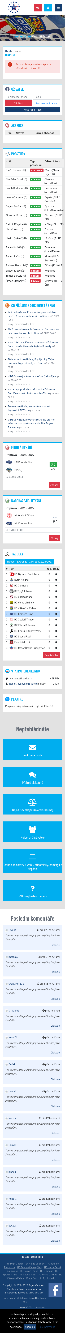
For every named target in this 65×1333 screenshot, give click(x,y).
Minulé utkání (21, 447)
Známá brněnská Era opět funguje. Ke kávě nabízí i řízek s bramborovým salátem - (33, 316)
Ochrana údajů (27, 1297)
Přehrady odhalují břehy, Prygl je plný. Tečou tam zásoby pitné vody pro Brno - (31, 363)
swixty (12, 1118)
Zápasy (54, 484)
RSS (25, 1301)
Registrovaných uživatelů (23, 683)
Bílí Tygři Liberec (14, 1263)
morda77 (13, 956)
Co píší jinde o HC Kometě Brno (33, 305)
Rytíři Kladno (49, 1278)
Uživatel (17, 89)
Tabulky (17, 554)
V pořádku (30, 1326)
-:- (55, 517)
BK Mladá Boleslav (35, 1263)
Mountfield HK (33, 1278)
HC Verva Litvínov (47, 1274)
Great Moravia (16, 983)
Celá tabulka (51, 655)
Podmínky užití (10, 1297)
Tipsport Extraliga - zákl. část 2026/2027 (29, 561)
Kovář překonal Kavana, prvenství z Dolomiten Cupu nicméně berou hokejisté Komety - (33, 346)
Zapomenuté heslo (46, 103)
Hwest (12, 929)
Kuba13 (12, 1037)
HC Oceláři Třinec (29, 1270)
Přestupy (18, 153)
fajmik (12, 1144)
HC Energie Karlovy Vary (29, 1267)
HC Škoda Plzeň (28, 1274)
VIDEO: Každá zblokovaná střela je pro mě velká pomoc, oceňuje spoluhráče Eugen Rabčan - (31, 423)
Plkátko (17, 699)
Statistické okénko (25, 671)
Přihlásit (18, 103)
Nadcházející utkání (26, 500)
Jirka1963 (13, 1010)
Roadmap (40, 1306)
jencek (12, 1171)
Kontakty (41, 1297)
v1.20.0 (29, 1306)
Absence (17, 125)
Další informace (46, 1326)
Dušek (11, 1064)
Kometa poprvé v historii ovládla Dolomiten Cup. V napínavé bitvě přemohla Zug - (33, 393)
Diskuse (55, 944)
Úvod (8, 51)
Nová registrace (33, 109)
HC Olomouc (46, 1270)
